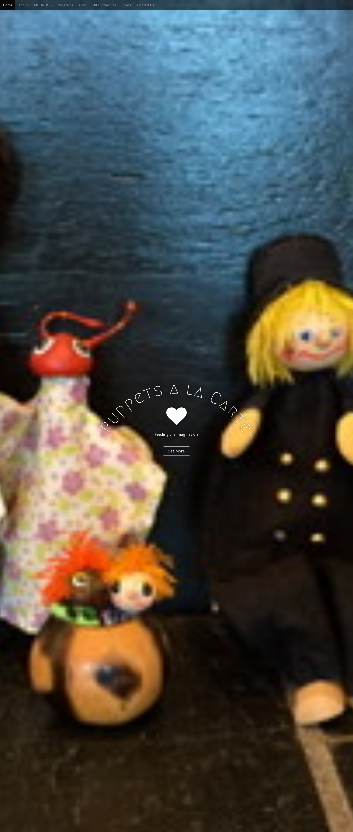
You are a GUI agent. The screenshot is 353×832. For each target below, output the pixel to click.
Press (127, 5)
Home (7, 5)
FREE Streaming (104, 5)
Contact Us (145, 5)
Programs (65, 5)
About (23, 5)
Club (82, 5)
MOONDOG (43, 5)
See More (176, 451)
